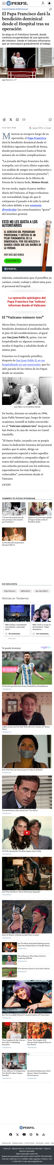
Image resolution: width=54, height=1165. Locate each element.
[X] (17, 1134)
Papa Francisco (37, 138)
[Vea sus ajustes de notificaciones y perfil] (49, 3)
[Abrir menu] (4, 3)
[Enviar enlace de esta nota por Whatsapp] (17, 119)
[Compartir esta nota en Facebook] (4, 119)
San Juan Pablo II (42, 591)
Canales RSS (6, 1143)
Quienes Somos (17, 1143)
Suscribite (13, 261)
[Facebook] (10, 1134)
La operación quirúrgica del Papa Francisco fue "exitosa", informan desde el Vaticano (27, 301)
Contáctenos (29, 1143)
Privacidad (40, 1143)
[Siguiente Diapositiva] (50, 619)
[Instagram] (31, 1134)
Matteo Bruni (25, 591)
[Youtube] (24, 1134)
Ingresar (42, 3)
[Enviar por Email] (24, 119)
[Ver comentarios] (50, 9)
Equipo (47, 1143)
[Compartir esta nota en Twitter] (11, 119)
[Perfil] (27, 1128)
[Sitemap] (43, 1134)
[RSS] (37, 1134)
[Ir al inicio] (17, 3)
